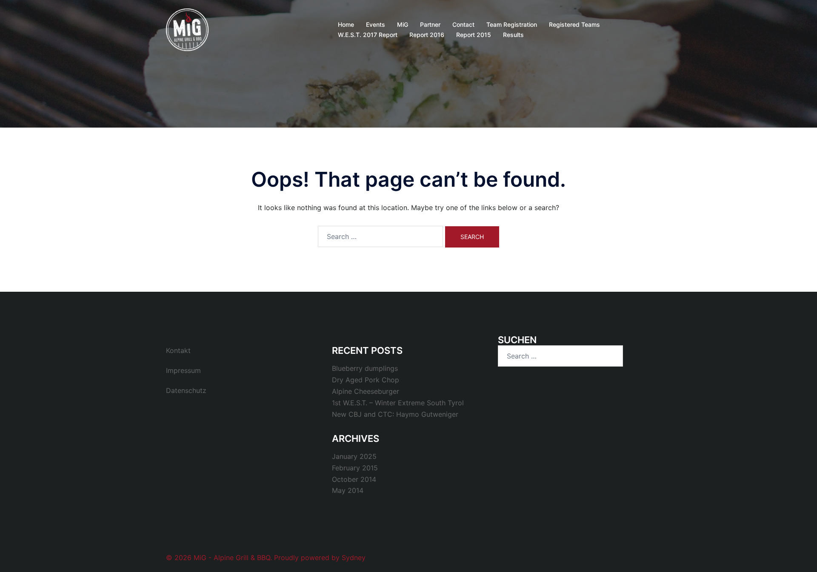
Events (375, 24)
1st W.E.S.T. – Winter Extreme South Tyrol (398, 402)
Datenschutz (186, 390)
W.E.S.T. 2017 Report (367, 34)
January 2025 (354, 456)
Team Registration (511, 24)
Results (513, 34)
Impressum (183, 370)
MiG (402, 24)
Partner (430, 24)
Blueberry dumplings (365, 368)
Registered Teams (574, 24)
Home (346, 24)
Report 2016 (426, 34)
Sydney (354, 557)
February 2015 (355, 468)
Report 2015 (473, 34)
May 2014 (347, 490)
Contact (463, 24)
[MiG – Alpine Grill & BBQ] (187, 29)
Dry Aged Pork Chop (365, 380)
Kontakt (178, 350)
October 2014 (354, 479)
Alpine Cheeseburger (365, 391)
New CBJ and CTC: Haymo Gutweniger (395, 414)
